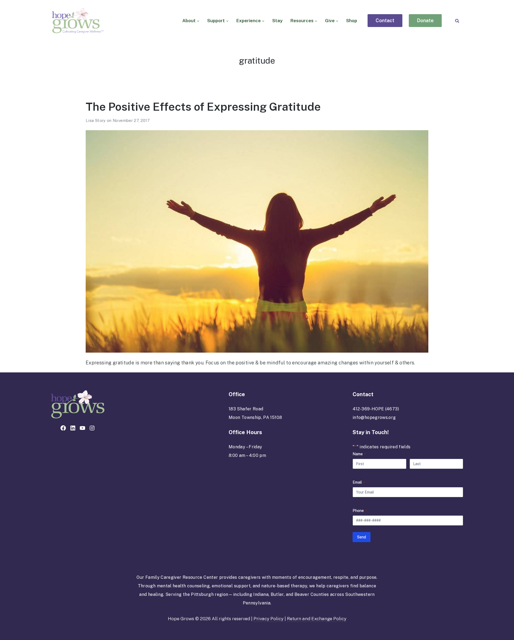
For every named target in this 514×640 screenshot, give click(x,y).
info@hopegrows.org (374, 417)
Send (361, 537)
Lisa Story (96, 120)
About (189, 20)
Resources (301, 20)
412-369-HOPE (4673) (376, 408)
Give (330, 20)
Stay (277, 20)
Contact (385, 20)
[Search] (457, 21)
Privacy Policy (269, 618)
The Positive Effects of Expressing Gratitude (203, 106)
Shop (351, 20)
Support (216, 20)
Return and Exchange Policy (316, 618)
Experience (248, 20)
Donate (425, 20)
